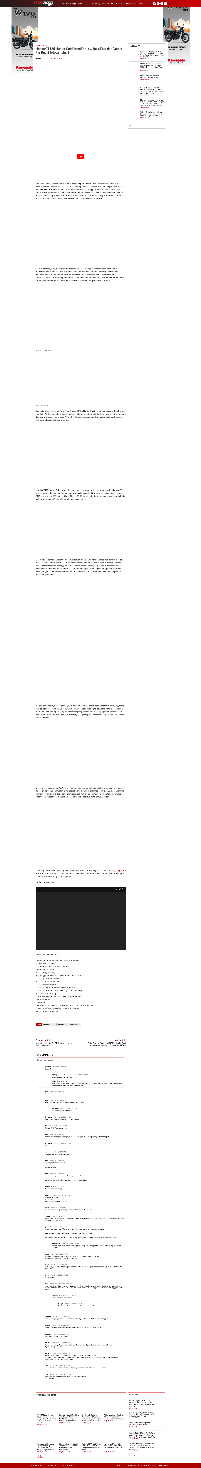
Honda (45, 45)
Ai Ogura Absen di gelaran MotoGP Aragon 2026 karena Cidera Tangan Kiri (114, 1417)
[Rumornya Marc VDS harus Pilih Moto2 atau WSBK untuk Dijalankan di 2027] (114, 1435)
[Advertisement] (100, 24)
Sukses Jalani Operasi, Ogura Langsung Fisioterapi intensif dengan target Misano (151, 114)
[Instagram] (158, 3)
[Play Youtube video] (81, 156)
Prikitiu (48, 1343)
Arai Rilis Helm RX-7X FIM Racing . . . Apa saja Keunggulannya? (55, 1044)
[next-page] (134, 125)
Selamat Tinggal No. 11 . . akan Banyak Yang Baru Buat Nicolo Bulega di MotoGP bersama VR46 (69, 1418)
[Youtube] (165, 3)
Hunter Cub (62, 1024)
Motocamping (74, 1024)
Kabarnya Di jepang (116, 870)
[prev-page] (130, 125)
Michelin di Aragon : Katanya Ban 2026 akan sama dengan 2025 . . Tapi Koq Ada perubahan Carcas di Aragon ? (152, 102)
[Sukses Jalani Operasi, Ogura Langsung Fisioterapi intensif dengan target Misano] (134, 116)
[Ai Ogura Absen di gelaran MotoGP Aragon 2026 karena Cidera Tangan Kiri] (114, 1406)
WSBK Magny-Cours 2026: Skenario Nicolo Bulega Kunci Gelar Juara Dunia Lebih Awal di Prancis (152, 54)
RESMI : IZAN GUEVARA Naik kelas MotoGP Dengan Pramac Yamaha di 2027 (92, 1447)
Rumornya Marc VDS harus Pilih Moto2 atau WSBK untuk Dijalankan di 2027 (114, 1447)
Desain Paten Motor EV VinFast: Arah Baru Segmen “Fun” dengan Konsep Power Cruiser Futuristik (152, 90)
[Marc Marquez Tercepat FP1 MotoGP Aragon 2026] (134, 80)
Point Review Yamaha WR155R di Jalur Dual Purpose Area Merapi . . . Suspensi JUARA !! (107, 1044)
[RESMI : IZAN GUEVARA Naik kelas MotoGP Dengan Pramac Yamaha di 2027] (92, 1435)
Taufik (38, 58)
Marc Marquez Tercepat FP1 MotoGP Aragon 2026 (151, 77)
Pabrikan (39, 45)
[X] (161, 3)
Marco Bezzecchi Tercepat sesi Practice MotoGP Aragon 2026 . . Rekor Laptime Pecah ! (152, 66)
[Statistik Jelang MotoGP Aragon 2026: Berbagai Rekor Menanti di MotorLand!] (69, 1435)
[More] (91, 1031)
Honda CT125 (49, 1024)
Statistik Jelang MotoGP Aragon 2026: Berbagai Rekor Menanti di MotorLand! (68, 1447)
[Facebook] (154, 3)
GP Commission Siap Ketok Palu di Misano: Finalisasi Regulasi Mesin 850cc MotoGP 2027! (91, 1418)
